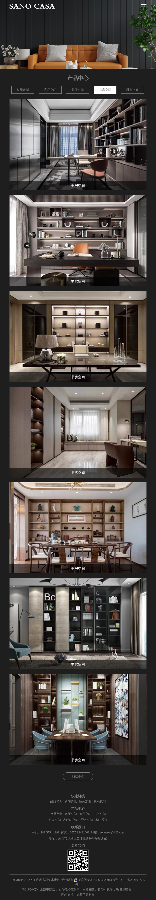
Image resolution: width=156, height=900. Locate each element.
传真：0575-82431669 (75, 832)
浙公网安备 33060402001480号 (98, 879)
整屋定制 (23, 89)
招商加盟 (85, 801)
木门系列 (101, 820)
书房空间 (105, 89)
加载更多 (78, 776)
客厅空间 (50, 89)
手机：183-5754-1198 (45, 832)
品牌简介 (56, 801)
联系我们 (100, 801)
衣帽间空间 (70, 820)
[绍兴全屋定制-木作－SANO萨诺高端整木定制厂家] (32, 6)
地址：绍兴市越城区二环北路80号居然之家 (78, 838)
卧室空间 (132, 89)
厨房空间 (87, 820)
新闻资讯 (71, 801)
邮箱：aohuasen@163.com (107, 832)
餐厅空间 (78, 89)
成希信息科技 (85, 894)
